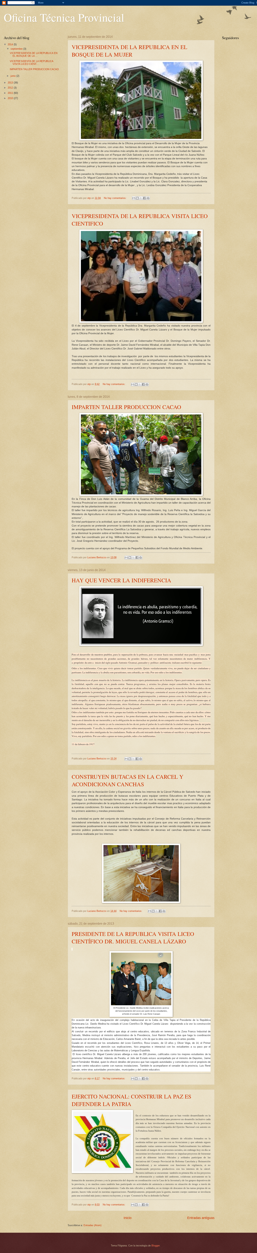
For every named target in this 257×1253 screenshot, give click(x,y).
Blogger (155, 1245)
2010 (11, 98)
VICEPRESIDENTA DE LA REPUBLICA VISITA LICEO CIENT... (31, 62)
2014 (11, 44)
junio (13, 75)
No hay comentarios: (115, 198)
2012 (11, 87)
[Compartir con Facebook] (144, 198)
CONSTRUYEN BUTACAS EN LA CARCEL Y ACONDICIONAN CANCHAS (127, 780)
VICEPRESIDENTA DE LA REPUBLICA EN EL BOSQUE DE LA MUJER (129, 50)
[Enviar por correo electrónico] (134, 198)
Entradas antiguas (200, 1218)
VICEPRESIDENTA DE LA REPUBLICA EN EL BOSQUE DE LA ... (33, 54)
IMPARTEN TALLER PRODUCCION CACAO (126, 407)
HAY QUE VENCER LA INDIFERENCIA (121, 580)
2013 (11, 82)
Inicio (128, 1218)
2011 (11, 93)
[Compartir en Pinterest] (148, 198)
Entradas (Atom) (92, 1225)
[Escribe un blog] (137, 198)
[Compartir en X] (141, 198)
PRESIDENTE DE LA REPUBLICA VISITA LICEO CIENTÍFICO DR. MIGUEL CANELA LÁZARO (133, 937)
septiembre (17, 48)
